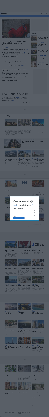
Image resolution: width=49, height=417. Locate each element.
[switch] (34, 210)
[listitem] (24, 208)
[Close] (37, 198)
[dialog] (24, 208)
